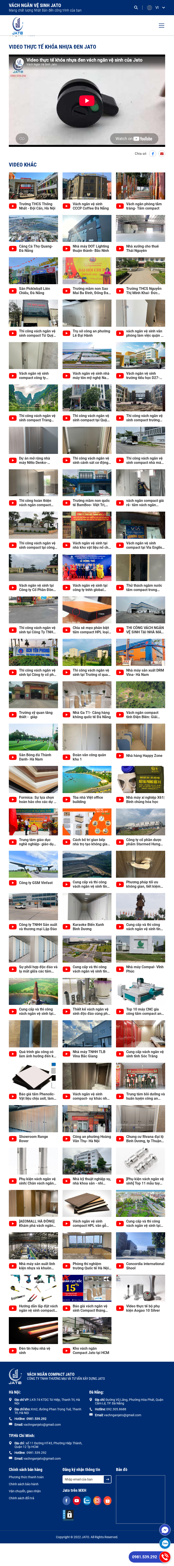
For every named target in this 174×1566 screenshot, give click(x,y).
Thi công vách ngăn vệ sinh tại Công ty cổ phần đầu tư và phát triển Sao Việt (38, 672)
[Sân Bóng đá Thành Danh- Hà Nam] (33, 737)
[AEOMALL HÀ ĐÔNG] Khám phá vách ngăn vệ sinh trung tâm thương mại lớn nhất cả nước (37, 1223)
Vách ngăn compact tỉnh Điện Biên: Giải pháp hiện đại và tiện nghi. (143, 714)
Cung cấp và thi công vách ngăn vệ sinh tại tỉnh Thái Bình (36, 1011)
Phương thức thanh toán (26, 1477)
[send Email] (107, 1479)
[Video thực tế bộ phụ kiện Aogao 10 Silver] (140, 1288)
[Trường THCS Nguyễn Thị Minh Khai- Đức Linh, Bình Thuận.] (140, 270)
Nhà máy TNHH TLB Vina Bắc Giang (89, 1054)
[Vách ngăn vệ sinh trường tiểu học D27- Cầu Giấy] (140, 355)
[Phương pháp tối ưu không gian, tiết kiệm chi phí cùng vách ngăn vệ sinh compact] (140, 864)
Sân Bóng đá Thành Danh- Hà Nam (35, 757)
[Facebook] (152, 153)
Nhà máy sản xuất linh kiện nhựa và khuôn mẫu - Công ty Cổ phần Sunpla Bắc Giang (37, 1266)
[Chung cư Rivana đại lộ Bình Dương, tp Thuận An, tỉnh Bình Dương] (140, 1118)
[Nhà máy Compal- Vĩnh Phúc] (140, 949)
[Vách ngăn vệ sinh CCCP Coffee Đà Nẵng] (87, 185)
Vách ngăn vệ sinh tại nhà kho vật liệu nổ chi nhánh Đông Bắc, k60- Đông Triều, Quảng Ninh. (91, 545)
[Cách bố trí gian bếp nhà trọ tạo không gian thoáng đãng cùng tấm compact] (87, 821)
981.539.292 (37, 1419)
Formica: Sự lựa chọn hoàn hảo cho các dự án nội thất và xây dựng (38, 799)
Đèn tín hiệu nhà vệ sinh (34, 1350)
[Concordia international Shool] (140, 1245)
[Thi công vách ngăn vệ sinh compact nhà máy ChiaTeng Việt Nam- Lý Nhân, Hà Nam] (140, 440)
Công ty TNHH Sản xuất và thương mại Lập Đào (38, 926)
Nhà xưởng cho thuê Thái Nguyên (142, 248)
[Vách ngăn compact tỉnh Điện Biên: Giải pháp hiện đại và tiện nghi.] (140, 694)
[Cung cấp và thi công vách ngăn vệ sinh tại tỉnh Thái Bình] (33, 991)
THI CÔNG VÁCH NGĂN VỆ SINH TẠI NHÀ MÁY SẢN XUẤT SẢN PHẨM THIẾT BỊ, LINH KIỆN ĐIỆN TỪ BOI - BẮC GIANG (145, 630)
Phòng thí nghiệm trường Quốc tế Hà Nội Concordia (91, 1266)
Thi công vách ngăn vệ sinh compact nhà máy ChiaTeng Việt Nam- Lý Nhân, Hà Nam (144, 460)
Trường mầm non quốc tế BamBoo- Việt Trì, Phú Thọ (91, 502)
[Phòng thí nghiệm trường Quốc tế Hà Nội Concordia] (87, 1245)
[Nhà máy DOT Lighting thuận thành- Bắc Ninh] (87, 228)
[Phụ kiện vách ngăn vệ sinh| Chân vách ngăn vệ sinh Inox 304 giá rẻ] (33, 1161)
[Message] (165, 1529)
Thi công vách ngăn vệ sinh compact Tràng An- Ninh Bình (37, 418)
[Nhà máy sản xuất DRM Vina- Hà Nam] (140, 652)
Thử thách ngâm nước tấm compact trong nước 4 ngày (144, 587)
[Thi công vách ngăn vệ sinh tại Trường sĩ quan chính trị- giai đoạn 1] (87, 652)
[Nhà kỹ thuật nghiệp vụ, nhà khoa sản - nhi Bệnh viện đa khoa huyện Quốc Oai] (87, 1161)
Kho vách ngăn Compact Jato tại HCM (91, 1350)
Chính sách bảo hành (24, 1484)
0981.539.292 (144, 1556)
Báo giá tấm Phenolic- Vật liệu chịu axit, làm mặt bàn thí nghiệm (37, 1096)
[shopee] (107, 1500)
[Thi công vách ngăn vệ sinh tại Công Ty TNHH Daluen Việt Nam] (33, 609)
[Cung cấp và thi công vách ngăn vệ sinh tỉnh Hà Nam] (87, 949)
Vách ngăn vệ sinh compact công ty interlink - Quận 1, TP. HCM (36, 375)
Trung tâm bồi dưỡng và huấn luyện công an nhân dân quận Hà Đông (145, 1096)
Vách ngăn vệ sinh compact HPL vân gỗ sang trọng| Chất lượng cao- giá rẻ (91, 1223)
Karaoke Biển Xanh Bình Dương (88, 926)
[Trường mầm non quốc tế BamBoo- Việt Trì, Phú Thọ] (87, 482)
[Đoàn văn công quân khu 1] (87, 737)
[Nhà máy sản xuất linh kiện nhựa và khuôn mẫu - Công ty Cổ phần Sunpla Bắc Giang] (33, 1245)
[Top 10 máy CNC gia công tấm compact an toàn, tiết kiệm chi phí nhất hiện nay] (140, 991)
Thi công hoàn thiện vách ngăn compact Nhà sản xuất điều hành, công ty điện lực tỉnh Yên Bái (37, 502)
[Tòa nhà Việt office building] (87, 779)
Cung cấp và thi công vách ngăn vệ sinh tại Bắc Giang (143, 1223)
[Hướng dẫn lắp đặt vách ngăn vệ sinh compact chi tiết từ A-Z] (33, 1288)
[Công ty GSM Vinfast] (33, 864)
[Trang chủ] (18, 25)
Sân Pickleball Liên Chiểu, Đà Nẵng (34, 290)
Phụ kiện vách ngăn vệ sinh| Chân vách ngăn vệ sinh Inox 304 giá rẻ (37, 1181)
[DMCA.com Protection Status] (68, 1515)
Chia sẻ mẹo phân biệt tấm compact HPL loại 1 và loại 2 (92, 630)
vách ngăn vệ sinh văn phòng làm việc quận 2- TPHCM (145, 333)
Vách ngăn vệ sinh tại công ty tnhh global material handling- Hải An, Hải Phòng (91, 587)
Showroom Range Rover (33, 1139)
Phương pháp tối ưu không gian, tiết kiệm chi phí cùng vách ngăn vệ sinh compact (144, 884)
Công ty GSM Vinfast (36, 883)
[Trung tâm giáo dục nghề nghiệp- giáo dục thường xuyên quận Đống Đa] (33, 821)
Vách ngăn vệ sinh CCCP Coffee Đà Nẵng (91, 206)
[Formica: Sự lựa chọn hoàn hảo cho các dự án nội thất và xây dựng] (33, 779)
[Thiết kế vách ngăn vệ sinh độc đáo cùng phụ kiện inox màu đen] (87, 991)
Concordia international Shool (145, 1266)
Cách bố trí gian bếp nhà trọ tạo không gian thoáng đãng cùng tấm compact (91, 842)
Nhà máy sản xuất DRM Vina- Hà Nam (145, 672)
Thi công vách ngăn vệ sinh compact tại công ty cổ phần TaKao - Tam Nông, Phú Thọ (38, 545)
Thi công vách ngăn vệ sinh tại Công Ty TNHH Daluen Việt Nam (37, 630)
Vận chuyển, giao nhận (25, 1491)
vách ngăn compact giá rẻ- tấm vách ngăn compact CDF (145, 502)
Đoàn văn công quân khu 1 (89, 757)
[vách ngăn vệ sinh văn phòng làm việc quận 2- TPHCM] (140, 313)
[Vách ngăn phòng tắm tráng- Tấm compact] (140, 185)
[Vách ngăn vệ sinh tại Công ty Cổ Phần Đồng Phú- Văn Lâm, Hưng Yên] (33, 567)
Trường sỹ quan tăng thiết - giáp (36, 714)
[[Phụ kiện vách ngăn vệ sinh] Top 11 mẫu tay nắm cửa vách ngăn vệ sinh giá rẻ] (140, 1161)
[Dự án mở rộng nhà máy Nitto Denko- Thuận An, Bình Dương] (33, 440)
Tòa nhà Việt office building (88, 799)
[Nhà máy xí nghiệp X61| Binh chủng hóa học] (140, 779)
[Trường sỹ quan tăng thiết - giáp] (33, 694)
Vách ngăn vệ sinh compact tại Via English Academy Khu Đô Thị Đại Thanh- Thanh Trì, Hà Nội (145, 545)
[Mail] (161, 153)
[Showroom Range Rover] (33, 1118)
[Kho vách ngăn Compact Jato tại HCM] (87, 1330)
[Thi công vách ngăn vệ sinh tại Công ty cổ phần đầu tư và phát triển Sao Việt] (33, 652)
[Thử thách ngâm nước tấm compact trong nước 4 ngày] (140, 567)
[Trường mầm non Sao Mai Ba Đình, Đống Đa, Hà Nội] (87, 270)
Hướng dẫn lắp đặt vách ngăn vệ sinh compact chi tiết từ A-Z (38, 1308)
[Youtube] (77, 1500)
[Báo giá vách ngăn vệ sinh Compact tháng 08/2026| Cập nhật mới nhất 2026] (87, 1288)
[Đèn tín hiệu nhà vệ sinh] (33, 1330)
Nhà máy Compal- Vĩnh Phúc (145, 969)
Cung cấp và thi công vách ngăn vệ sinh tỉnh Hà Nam (91, 969)
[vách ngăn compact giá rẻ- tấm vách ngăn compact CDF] (140, 482)
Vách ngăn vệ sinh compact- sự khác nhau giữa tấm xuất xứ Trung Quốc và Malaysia (92, 1096)
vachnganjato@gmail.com (42, 1424)
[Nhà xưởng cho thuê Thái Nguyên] (140, 228)
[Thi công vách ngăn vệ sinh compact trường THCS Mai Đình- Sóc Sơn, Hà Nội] (140, 397)
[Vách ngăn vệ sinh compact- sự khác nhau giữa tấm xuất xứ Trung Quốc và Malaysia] (87, 1076)
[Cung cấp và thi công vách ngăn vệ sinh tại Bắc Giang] (140, 1203)
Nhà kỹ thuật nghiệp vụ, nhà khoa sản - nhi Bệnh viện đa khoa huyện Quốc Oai (92, 1181)
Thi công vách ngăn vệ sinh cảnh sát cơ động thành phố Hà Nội (91, 460)
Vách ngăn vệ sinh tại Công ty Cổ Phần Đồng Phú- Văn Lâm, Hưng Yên (37, 587)
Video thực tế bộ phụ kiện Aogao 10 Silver (143, 1308)
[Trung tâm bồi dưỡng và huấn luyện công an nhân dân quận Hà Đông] (140, 1076)
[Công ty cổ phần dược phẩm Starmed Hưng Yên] (140, 821)
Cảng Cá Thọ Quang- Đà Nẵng (36, 248)
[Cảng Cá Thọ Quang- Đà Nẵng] (33, 228)
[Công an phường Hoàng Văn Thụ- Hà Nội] (87, 1118)
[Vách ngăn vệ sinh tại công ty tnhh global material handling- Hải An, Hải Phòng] (87, 567)
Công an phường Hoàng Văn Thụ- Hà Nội (92, 1139)
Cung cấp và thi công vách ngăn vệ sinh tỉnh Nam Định (144, 926)
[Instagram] (97, 1500)
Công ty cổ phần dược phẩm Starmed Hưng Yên (143, 842)
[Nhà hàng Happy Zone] (140, 737)
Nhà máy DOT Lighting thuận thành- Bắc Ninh (91, 248)
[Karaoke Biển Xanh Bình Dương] (87, 906)
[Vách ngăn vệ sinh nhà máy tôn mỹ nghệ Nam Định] (87, 355)
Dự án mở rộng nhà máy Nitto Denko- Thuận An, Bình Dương (37, 460)
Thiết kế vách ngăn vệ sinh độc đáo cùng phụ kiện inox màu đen (91, 1011)
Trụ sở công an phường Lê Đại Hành (91, 333)
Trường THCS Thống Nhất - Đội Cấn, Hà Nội (37, 206)
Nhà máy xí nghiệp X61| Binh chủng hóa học (145, 799)
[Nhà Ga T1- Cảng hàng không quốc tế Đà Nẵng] (87, 694)
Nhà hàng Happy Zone (144, 755)
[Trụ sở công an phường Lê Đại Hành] (87, 313)
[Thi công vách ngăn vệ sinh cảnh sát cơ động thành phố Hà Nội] (87, 440)
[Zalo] (165, 1543)
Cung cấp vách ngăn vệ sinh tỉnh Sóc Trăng (145, 1054)
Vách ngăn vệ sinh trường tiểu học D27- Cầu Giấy (143, 375)
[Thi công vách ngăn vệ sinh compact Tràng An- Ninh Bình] (33, 397)
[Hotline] (165, 1557)
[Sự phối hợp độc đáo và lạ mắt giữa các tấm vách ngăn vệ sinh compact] (33, 949)
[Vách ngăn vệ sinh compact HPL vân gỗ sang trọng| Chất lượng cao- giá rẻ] (87, 1203)
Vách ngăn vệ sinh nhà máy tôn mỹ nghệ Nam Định (91, 375)
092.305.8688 (116, 1409)
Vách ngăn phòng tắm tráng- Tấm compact (144, 206)
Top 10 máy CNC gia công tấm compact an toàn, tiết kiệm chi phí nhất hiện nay (143, 1011)
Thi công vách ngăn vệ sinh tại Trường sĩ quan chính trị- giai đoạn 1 (91, 672)
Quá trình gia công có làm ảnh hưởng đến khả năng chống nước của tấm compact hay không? (38, 1054)
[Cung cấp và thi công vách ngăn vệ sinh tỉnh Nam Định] (140, 906)
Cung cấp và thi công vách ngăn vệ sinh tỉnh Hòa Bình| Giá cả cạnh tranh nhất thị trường (91, 884)
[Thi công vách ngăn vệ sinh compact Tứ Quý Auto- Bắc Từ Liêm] (33, 313)
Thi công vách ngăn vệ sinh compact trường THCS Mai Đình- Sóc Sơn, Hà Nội (144, 418)
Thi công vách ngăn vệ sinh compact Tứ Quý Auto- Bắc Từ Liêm (37, 333)
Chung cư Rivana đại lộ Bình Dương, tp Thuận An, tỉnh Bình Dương (145, 1139)
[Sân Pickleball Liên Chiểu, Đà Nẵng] (33, 270)
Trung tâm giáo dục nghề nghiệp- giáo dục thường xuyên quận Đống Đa (37, 842)
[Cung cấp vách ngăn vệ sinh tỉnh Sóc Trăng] (140, 1033)
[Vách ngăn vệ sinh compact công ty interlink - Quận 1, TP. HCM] (33, 355)
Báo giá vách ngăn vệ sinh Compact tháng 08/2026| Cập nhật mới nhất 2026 (91, 1308)
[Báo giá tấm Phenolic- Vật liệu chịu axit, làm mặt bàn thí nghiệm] (33, 1076)
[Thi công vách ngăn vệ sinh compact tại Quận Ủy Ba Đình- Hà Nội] (87, 397)
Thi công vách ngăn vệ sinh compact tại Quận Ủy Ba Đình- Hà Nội (91, 418)
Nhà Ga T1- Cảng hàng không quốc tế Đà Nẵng (92, 714)
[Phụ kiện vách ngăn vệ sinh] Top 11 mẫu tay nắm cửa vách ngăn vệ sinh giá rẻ (145, 1181)
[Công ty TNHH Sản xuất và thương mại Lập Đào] (33, 906)
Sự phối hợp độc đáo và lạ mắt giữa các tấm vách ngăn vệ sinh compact (38, 969)
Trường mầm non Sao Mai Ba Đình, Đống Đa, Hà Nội (91, 290)
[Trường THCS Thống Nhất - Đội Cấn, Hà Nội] (33, 185)
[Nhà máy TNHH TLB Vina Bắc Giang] (87, 1033)
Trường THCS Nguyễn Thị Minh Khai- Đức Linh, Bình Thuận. (144, 290)
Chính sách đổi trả (21, 1498)
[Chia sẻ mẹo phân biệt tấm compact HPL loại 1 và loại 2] (87, 609)
